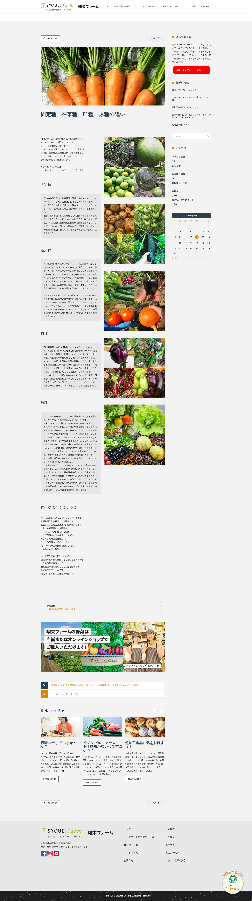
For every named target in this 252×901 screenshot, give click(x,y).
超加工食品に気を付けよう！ (144, 744)
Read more (49, 779)
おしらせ (176, 165)
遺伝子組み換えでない (122, 685)
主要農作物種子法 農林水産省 (61, 609)
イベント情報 (178, 157)
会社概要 (170, 836)
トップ (107, 6)
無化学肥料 (71, 685)
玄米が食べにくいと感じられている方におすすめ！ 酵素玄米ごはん (191, 116)
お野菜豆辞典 (178, 174)
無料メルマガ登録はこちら (188, 70)
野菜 (136, 685)
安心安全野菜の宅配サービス (124, 6)
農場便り (176, 191)
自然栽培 (102, 685)
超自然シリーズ (179, 182)
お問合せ (178, 6)
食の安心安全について (183, 199)
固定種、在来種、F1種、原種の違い (83, 114)
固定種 (54, 685)
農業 (109, 685)
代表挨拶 (170, 829)
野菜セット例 (131, 844)
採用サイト (171, 844)
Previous (51, 38)
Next (154, 38)
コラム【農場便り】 (150, 6)
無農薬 (80, 685)
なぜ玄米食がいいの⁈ (181, 124)
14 (197, 237)
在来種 (61, 685)
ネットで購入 (190, 6)
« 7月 (174, 258)
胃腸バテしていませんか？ (59, 744)
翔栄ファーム (90, 685)
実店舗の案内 (204, 6)
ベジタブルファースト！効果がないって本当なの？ (102, 746)
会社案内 (164, 6)
